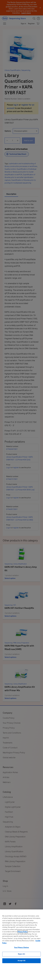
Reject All (21, 954)
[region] (21, 937)
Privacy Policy (22, 932)
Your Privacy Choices (21, 947)
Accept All (21, 961)
